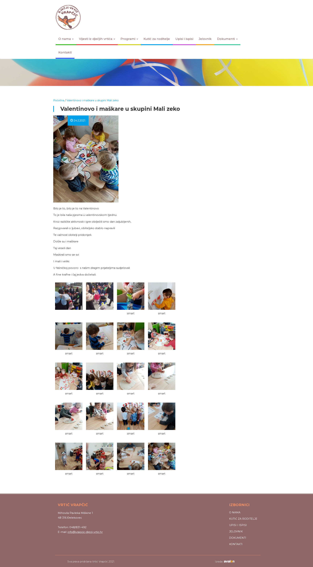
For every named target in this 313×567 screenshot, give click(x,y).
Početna (58, 100)
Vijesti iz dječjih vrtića (96, 39)
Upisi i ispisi (184, 39)
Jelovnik (205, 39)
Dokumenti (226, 39)
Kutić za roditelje (156, 39)
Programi (128, 39)
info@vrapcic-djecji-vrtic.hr (85, 532)
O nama (65, 39)
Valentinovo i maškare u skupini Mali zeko (92, 100)
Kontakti (65, 52)
